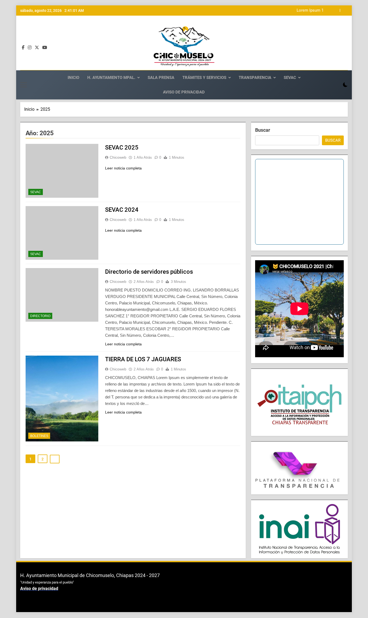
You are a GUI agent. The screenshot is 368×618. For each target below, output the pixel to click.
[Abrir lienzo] (23, 85)
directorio (40, 316)
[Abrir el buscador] (336, 84)
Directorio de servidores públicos (149, 271)
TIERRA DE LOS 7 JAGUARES (143, 359)
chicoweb (118, 157)
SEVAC (290, 77)
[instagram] (29, 47)
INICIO (73, 77)
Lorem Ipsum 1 (310, 10)
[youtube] (45, 47)
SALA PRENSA (161, 77)
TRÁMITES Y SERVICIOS (204, 77)
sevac (35, 192)
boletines (39, 436)
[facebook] (23, 47)
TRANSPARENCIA (255, 77)
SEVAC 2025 (121, 147)
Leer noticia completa (123, 168)
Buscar (262, 130)
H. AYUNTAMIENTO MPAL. (111, 77)
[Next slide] (344, 10)
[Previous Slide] (336, 10)
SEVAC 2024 (121, 209)
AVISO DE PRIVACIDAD (184, 92)
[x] (37, 47)
